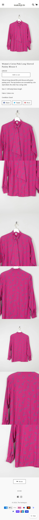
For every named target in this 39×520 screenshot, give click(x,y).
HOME (19, 491)
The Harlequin (22, 502)
